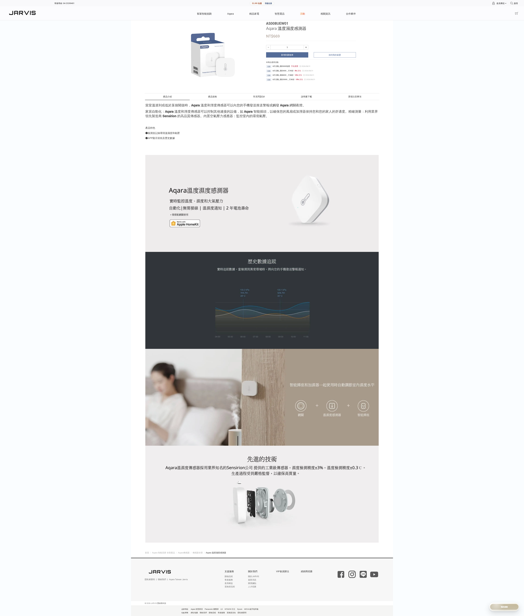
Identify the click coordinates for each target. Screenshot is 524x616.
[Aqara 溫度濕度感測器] (213, 55)
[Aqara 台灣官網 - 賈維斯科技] (23, 13)
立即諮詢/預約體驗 (504, 607)
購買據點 (252, 583)
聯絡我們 (162, 579)
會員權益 (229, 583)
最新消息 (252, 579)
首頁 (147, 552)
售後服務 (229, 579)
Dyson (239, 609)
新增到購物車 (287, 54)
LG (222, 609)
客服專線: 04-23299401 (64, 3)
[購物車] (516, 13)
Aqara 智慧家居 (197, 609)
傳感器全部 (198, 552)
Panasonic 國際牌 (212, 609)
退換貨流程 (230, 586)
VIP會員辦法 (282, 571)
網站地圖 (194, 612)
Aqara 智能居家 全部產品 (163, 552)
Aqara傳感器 (184, 552)
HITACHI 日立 (230, 609)
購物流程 (229, 576)
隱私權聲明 (150, 579)
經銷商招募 (306, 571)
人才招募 (252, 586)
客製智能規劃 (204, 13)
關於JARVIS (253, 576)
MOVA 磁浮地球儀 (251, 609)
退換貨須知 (231, 612)
